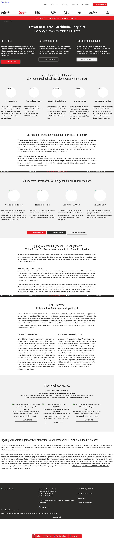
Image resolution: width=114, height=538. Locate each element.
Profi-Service (66, 13)
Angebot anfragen (61, 536)
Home (45, 4)
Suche (112, 4)
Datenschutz (85, 4)
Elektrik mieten (37, 13)
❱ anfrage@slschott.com (85, 493)
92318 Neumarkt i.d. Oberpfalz (20, 468)
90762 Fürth (96, 466)
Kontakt (74, 536)
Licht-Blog (64, 4)
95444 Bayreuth (6, 468)
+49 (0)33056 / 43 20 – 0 (85, 489)
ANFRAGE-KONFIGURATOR (87, 59)
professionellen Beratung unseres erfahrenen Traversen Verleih (70, 291)
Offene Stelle (107, 13)
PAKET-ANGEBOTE (48, 59)
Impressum (74, 4)
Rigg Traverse (91, 314)
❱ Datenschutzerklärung (84, 502)
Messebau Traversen (31, 314)
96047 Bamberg (87, 466)
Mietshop (48, 536)
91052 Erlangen (76, 466)
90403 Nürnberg (105, 466)
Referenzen (54, 4)
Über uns (79, 13)
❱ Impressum (81, 498)
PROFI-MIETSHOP (101, 4)
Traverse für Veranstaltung (51, 314)
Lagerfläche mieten (93, 13)
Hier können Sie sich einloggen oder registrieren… (62, 18)
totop (80, 536)
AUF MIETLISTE (26, 420)
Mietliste (38, 536)
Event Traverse (77, 314)
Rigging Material (36, 257)
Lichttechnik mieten (5, 13)
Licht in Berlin (53, 13)
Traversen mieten (22, 13)
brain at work (57, 517)
